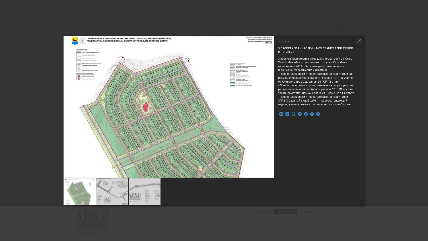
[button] (271, 107)
